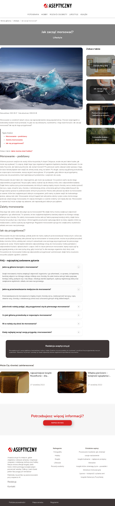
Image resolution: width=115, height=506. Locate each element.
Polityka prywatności (17, 502)
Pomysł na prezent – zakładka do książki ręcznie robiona (100, 114)
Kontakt (11, 486)
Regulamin (54, 502)
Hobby (44, 14)
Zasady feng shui (100, 66)
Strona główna (6, 21)
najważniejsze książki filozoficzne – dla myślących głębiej (41, 374)
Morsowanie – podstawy (16, 136)
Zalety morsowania (14, 140)
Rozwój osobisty (58, 14)
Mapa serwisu (37, 502)
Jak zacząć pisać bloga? (100, 90)
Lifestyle (73, 14)
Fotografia (33, 14)
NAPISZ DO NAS (57, 423)
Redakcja (12, 481)
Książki (84, 14)
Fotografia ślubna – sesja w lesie (100, 138)
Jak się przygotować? (15, 143)
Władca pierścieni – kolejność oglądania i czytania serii (98, 374)
